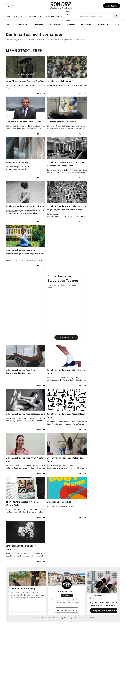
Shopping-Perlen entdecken (106, 610)
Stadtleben (11, 16)
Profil (92, 618)
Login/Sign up (112, 6)
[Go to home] (61, 4)
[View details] (25, 67)
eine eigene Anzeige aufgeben (55, 618)
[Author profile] (90, 597)
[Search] (116, 16)
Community (49, 16)
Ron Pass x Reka (68, 16)
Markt (60, 16)
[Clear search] (111, 16)
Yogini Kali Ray (11, 211)
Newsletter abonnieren (66, 337)
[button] (8, 24)
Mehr (39, 93)
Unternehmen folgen (67, 610)
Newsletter (35, 16)
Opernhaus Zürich (66, 591)
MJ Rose (112, 605)
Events (23, 16)
